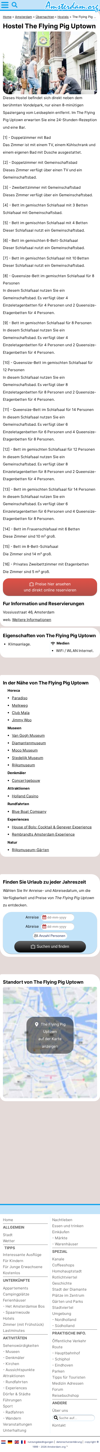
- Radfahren (13, 1412)
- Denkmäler (14, 1357)
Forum (57, 1389)
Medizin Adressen (67, 1383)
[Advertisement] (50, 666)
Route (57, 1347)
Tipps (9, 1248)
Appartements (15, 1288)
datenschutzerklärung (69, 1441)
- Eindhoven (62, 1365)
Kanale (58, 1259)
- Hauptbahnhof (66, 1353)
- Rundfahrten (15, 1382)
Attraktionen (14, 1376)
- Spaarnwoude (16, 1312)
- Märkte (59, 1238)
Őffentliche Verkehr (69, 1341)
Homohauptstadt (67, 1271)
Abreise (32, 926)
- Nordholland (64, 1319)
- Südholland (63, 1325)
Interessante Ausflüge (22, 1254)
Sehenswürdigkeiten (21, 1345)
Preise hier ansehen (50, 587)
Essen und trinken (67, 1226)
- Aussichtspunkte (19, 1369)
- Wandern (12, 1418)
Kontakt (59, 1425)
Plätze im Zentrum (68, 1295)
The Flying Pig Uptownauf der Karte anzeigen (52, 1035)
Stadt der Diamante (69, 1289)
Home (8, 1219)
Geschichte (62, 1283)
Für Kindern (13, 1260)
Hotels (8, 1318)
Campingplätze (16, 1294)
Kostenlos (11, 1273)
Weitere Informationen (31, 619)
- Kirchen (11, 1363)
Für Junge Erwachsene (22, 1266)
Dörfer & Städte (17, 1394)
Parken (58, 1371)
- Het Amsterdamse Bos (24, 1306)
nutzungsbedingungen (40, 1441)
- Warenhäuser (65, 1244)
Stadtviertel (62, 1307)
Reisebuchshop (65, 1395)
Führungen (12, 1400)
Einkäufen (60, 1232)
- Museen (11, 1351)
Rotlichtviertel (64, 1277)
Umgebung (61, 1313)
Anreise (32, 917)
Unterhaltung (14, 1430)
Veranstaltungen (17, 1424)
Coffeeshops (63, 1265)
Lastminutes (14, 1330)
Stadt (8, 1234)
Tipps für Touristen (68, 1377)
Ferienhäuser (14, 1300)
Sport (8, 1406)
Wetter (9, 1241)
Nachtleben (62, 1219)
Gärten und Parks (67, 1301)
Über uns (60, 1410)
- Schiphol (61, 1359)
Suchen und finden (53, 946)
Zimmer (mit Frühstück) (23, 1324)
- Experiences (15, 1388)
